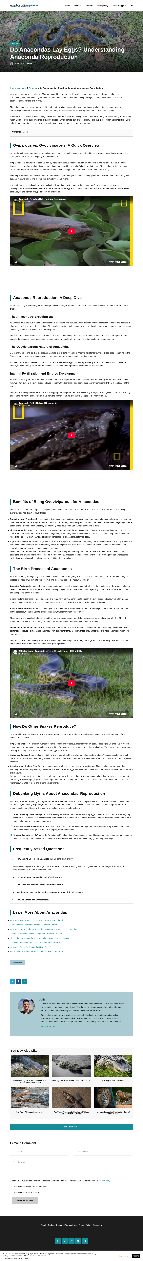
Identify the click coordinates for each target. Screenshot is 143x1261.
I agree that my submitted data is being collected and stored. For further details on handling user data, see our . (61, 1181)
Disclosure (97, 1225)
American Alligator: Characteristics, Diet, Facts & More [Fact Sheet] (30, 1081)
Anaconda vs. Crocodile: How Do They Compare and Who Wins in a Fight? (43, 929)
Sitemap (60, 1225)
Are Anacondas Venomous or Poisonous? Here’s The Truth (36, 951)
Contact (51, 1225)
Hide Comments (70, 1127)
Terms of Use (71, 1225)
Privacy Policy (104, 1181)
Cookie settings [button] (124, 1256)
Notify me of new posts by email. (27, 1192)
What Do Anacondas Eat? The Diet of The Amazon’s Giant (36, 943)
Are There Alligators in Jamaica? (30, 1112)
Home (13, 88)
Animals (22, 88)
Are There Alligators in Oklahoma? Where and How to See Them (71, 1113)
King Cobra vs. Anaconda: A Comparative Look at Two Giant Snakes (40, 938)
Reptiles (15, 43)
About (43, 1225)
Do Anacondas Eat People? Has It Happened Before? (34, 925)
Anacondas (17, 963)
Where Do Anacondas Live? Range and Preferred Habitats (36, 934)
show (25, 132)
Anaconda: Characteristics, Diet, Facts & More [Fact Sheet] (36, 920)
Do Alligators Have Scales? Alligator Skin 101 (71, 1081)
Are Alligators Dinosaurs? (113, 1081)
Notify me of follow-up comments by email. (30, 1186)
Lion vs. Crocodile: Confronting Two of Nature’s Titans (113, 1113)
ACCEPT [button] (136, 1256)
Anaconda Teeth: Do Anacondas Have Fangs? (30, 947)
